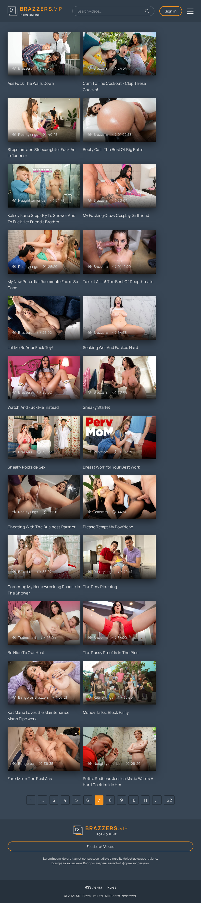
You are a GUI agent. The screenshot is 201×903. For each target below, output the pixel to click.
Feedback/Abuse (100, 846)
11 (145, 800)
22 (169, 800)
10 (133, 800)
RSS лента (93, 887)
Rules (111, 887)
